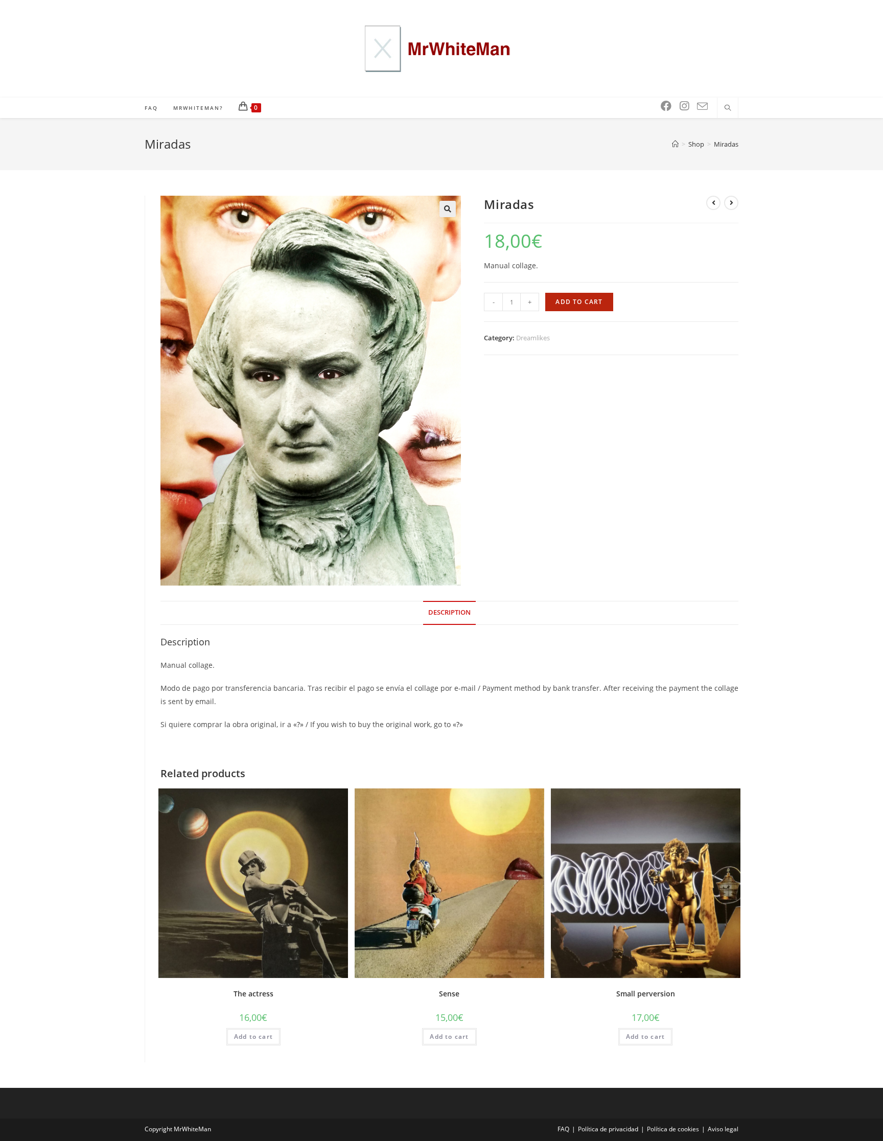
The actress (253, 993)
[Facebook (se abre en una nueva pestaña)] (666, 106)
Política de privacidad (608, 1129)
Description (449, 612)
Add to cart (578, 301)
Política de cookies (673, 1129)
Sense (449, 993)
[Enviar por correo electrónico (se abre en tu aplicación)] (702, 106)
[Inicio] (675, 144)
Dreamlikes (533, 337)
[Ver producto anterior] (713, 203)
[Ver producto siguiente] (731, 203)
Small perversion (645, 993)
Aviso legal (723, 1129)
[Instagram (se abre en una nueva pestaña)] (684, 106)
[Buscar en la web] (728, 108)
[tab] (449, 612)
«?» (299, 724)
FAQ (563, 1129)
